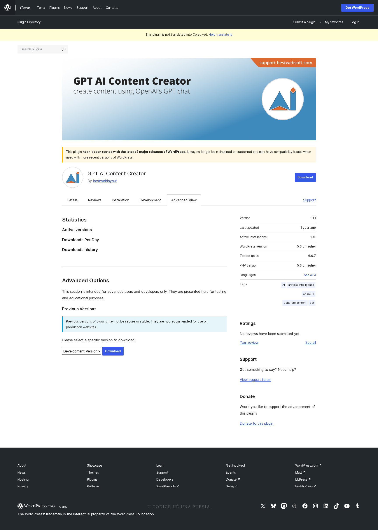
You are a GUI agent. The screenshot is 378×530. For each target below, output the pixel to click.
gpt (312, 302)
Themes (93, 472)
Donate (233, 479)
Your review (249, 342)
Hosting (23, 479)
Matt (300, 472)
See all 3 (310, 275)
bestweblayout (105, 181)
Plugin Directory (29, 22)
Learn (160, 465)
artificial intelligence (301, 284)
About (22, 465)
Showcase (94, 465)
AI (283, 284)
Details (72, 200)
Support (309, 200)
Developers (164, 479)
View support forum (255, 379)
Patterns (93, 486)
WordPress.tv (168, 486)
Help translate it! (221, 34)
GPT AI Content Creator (117, 173)
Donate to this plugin (256, 423)
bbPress (303, 479)
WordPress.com (308, 465)
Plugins (92, 479)
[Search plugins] (64, 49)
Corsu (63, 506)
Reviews (95, 200)
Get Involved (235, 465)
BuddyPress (306, 486)
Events (231, 472)
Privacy (23, 486)
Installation (120, 200)
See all (310, 342)
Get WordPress (357, 7)
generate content (295, 302)
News (22, 472)
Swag (232, 486)
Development (150, 200)
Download (305, 177)
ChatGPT (308, 293)
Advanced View (184, 200)
